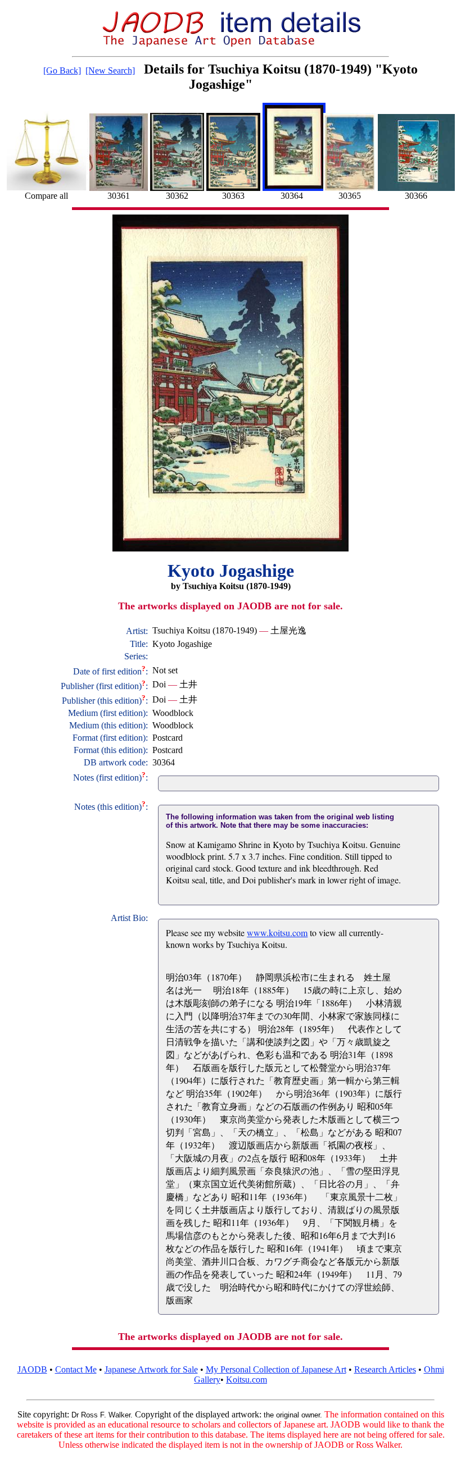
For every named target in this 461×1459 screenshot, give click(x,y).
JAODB (32, 1369)
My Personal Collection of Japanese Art (276, 1369)
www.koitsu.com (277, 932)
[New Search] (110, 70)
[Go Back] (62, 70)
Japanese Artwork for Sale (151, 1369)
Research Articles (385, 1369)
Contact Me (76, 1369)
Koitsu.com (246, 1379)
